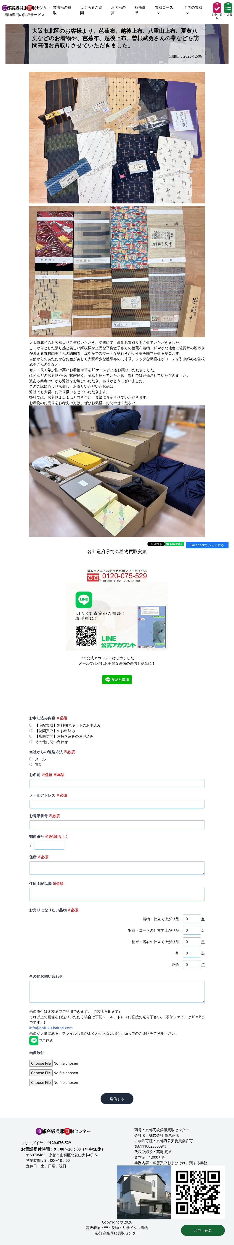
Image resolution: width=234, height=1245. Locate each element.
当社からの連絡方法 (52, 751)
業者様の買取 (62, 10)
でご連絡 (45, 1040)
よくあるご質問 (91, 10)
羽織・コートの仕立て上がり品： (155, 930)
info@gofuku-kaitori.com (51, 1027)
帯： (179, 953)
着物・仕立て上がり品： (163, 918)
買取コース (164, 7)
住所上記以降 (46, 883)
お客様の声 (118, 10)
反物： (177, 964)
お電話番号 (44, 815)
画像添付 (36, 1052)
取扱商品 (140, 10)
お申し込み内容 (48, 717)
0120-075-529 (59, 1143)
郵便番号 (48, 836)
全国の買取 (193, 7)
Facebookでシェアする (207, 545)
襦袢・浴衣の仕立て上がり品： (157, 941)
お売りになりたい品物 (54, 909)
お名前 (46, 774)
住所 (38, 856)
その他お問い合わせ (46, 976)
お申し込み (203, 1230)
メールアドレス (48, 795)
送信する (117, 1098)
